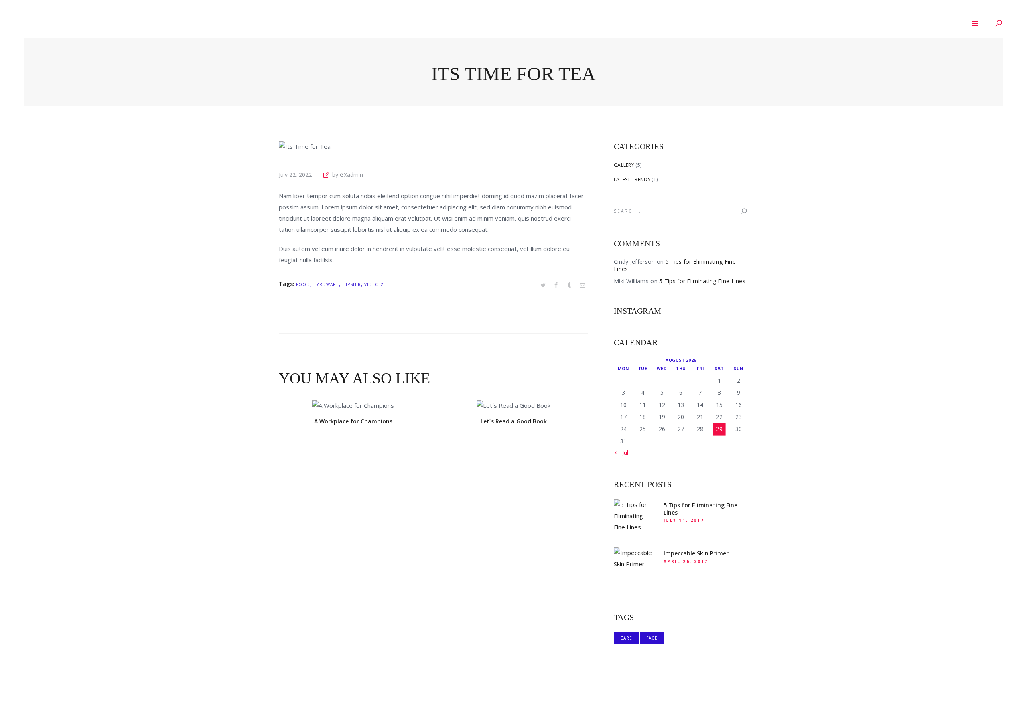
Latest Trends (632, 179)
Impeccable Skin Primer (696, 553)
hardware (326, 284)
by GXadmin (347, 174)
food (303, 284)
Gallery (624, 165)
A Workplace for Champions (353, 421)
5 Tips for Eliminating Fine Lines (675, 265)
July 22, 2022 (295, 174)
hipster (351, 284)
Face (652, 638)
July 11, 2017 (684, 520)
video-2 (373, 284)
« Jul (622, 452)
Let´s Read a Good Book (514, 421)
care (626, 638)
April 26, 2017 (686, 561)
